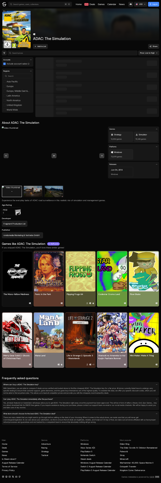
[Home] (4, 4)
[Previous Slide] (6, 155)
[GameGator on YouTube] (9, 476)
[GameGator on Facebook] (6, 476)
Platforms (112, 147)
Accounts (6, 60)
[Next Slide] (101, 155)
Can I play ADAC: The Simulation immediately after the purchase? (28, 399)
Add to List (41, 46)
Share (155, 46)
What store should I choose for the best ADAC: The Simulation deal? (29, 414)
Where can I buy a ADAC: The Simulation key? (21, 385)
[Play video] (54, 155)
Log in (155, 4)
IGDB (152, 477)
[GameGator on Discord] (130, 4)
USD (141, 4)
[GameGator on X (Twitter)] (13, 476)
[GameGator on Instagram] (3, 476)
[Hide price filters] (4, 53)
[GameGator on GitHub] (19, 476)
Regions (6, 71)
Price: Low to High (147, 53)
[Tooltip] (28, 64)
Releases (112, 164)
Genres (112, 129)
